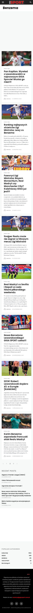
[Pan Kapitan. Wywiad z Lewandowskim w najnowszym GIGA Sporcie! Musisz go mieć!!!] (16, 58)
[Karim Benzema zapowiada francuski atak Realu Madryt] (16, 421)
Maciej (9, 98)
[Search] (30, 2)
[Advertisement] (16, 28)
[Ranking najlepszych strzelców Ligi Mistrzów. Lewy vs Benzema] (16, 111)
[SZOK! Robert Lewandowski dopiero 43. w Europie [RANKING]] (16, 368)
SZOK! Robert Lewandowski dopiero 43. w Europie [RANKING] (16, 385)
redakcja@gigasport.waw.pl (21, 597)
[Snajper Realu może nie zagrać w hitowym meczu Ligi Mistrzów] (16, 223)
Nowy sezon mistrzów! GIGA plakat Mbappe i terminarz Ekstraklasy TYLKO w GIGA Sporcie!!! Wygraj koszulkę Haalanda (16, 493)
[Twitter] (21, 603)
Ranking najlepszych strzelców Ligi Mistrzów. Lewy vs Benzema (15, 128)
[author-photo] (5, 99)
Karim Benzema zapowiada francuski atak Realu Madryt (16, 436)
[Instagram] (16, 603)
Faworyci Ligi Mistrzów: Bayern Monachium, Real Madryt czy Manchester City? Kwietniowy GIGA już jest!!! (15, 183)
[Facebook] (11, 603)
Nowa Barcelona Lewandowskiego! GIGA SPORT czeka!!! (15, 338)
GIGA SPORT (7, 332)
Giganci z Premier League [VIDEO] (13, 475)
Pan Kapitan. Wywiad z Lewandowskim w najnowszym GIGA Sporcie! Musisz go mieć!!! (16, 77)
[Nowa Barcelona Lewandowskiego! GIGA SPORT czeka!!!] (16, 322)
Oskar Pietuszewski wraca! (11, 480)
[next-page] (17, 464)
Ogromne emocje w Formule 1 (12, 486)
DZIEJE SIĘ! (7, 68)
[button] (3, 2)
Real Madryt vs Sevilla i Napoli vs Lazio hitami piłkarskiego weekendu (16, 288)
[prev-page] (3, 464)
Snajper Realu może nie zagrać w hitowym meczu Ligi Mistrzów (16, 239)
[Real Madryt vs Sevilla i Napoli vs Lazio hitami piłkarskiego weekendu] (16, 271)
